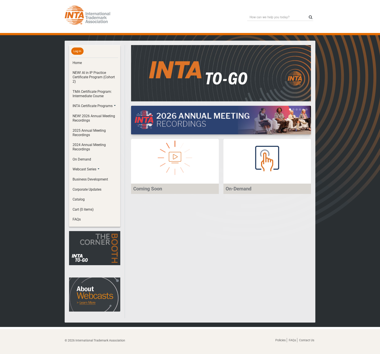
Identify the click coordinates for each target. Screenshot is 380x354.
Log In (77, 51)
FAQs (77, 219)
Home (77, 63)
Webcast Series (85, 169)
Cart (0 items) (83, 209)
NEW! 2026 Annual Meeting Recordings (94, 118)
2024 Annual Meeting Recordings (89, 147)
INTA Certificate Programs (93, 106)
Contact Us (306, 340)
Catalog (79, 199)
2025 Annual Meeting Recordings (89, 132)
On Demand (82, 159)
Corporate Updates (87, 189)
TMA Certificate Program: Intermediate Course (92, 93)
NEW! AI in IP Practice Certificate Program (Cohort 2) (94, 77)
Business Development (90, 179)
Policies (280, 340)
